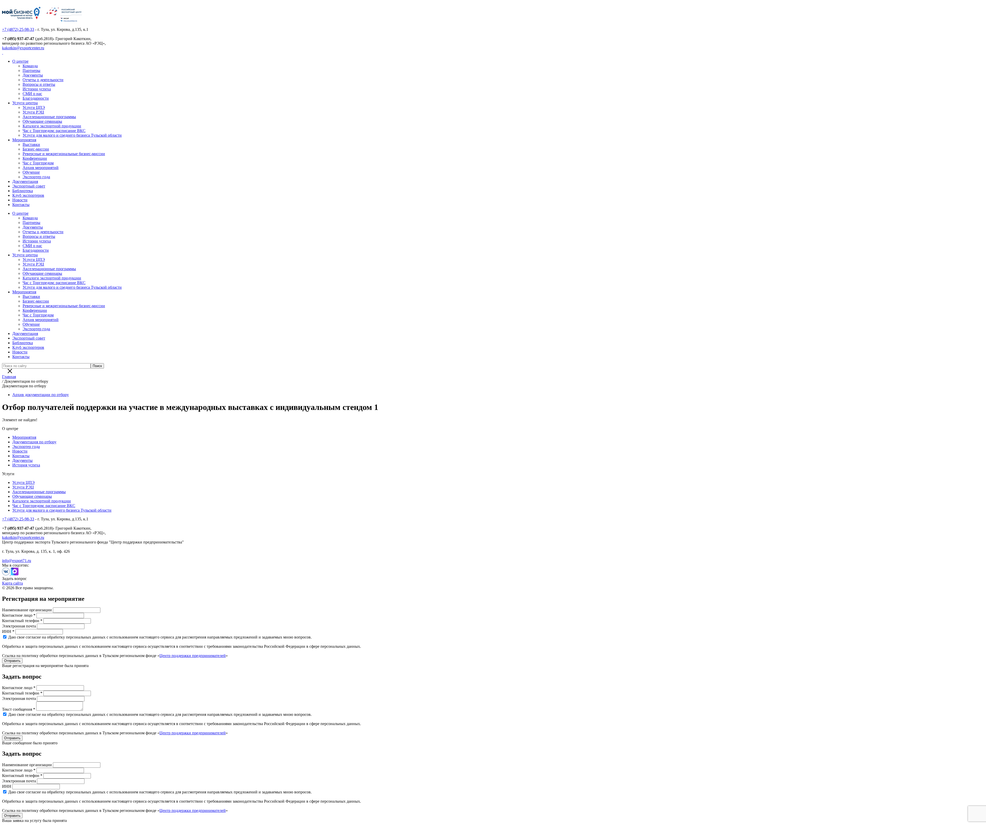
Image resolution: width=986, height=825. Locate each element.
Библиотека (22, 191)
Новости (19, 200)
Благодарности (36, 98)
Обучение (31, 172)
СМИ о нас (32, 93)
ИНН (6, 786)
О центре (20, 61)
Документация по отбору (34, 442)
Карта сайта (12, 583)
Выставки (31, 144)
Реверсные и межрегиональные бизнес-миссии (64, 154)
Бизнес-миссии (36, 149)
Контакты (21, 204)
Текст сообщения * (18, 709)
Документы (33, 75)
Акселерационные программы (49, 117)
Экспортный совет (28, 186)
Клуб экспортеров (28, 195)
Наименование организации (27, 610)
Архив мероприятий (41, 167)
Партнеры (31, 70)
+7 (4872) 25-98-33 (18, 29)
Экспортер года (36, 177)
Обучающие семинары (42, 121)
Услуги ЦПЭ (34, 107)
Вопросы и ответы (39, 84)
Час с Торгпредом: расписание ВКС (54, 130)
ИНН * (8, 631)
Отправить (12, 661)
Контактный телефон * (22, 620)
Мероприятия (24, 140)
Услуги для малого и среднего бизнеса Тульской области (72, 135)
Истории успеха (37, 89)
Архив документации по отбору (40, 394)
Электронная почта (19, 626)
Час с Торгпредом (38, 163)
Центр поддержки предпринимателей (192, 655)
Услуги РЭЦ (33, 112)
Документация (25, 181)
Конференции (35, 158)
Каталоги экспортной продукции (52, 126)
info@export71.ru (16, 560)
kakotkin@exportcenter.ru (23, 48)
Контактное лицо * (18, 615)
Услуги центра (25, 103)
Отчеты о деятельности (43, 80)
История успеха (26, 465)
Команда (30, 66)
